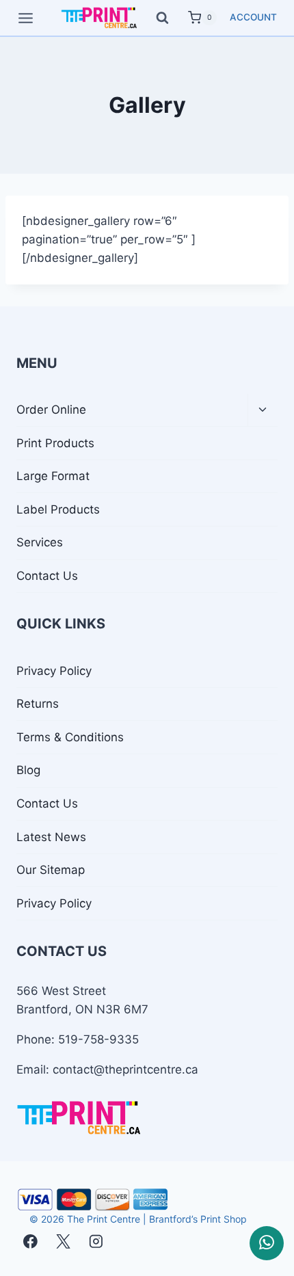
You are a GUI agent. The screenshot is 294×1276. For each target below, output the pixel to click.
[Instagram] (95, 1241)
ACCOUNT (253, 17)
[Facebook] (30, 1241)
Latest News (51, 837)
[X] (63, 1241)
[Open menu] (25, 17)
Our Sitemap (50, 870)
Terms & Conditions (70, 737)
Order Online (51, 409)
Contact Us (47, 576)
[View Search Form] (168, 18)
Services (39, 542)
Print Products (55, 443)
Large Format (53, 476)
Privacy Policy (54, 671)
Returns (37, 703)
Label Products (58, 509)
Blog (28, 770)
